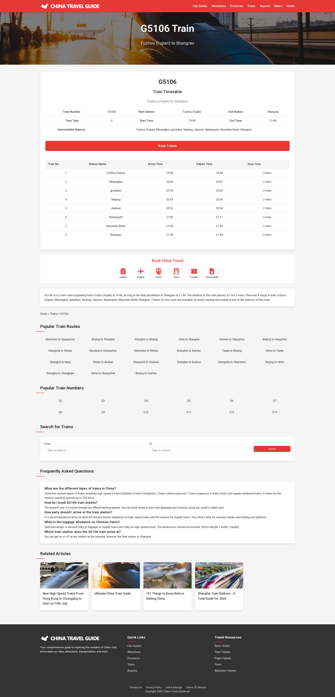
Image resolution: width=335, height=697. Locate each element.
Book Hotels (222, 646)
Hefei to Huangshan (103, 373)
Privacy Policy (154, 687)
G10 (146, 412)
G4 (146, 401)
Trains (251, 6)
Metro (278, 6)
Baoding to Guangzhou (103, 350)
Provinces (236, 6)
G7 (274, 401)
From (47, 443)
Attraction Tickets (225, 670)
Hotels (290, 6)
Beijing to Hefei (274, 362)
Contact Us (135, 687)
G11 (189, 412)
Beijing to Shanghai (103, 339)
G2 (60, 401)
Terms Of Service (196, 687)
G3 (103, 401)
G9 (103, 412)
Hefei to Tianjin (275, 350)
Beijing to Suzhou (146, 373)
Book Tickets (167, 146)
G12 (231, 412)
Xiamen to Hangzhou (231, 339)
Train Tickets (222, 652)
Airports (265, 6)
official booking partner (106, 507)
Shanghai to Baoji (60, 362)
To (150, 443)
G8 (60, 412)
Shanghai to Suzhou (189, 362)
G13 (274, 412)
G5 (189, 401)
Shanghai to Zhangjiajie (60, 373)
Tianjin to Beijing (232, 350)
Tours (218, 664)
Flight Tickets (223, 658)
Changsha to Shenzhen (232, 362)
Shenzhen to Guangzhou (60, 339)
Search (272, 449)
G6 (231, 401)
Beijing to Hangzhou (275, 339)
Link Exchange (174, 687)
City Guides (200, 6)
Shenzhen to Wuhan (146, 350)
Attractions (219, 6)
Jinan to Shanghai (189, 339)
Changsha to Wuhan (60, 350)
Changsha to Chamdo (146, 362)
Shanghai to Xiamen (189, 350)
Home (43, 313)
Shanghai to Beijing (146, 339)
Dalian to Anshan (103, 362)
